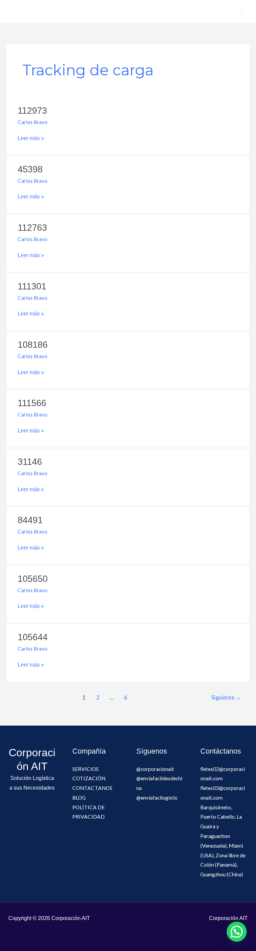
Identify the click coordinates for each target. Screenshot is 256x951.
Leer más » (31, 137)
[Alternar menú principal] (242, 11)
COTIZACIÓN (88, 778)
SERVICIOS (85, 769)
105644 (33, 637)
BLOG (79, 798)
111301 (32, 286)
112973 (32, 110)
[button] (237, 932)
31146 (30, 461)
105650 (33, 579)
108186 (33, 344)
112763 (32, 227)
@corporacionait (155, 769)
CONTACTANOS (92, 788)
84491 (30, 520)
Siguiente (226, 697)
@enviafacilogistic (157, 798)
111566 (32, 403)
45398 (30, 169)
